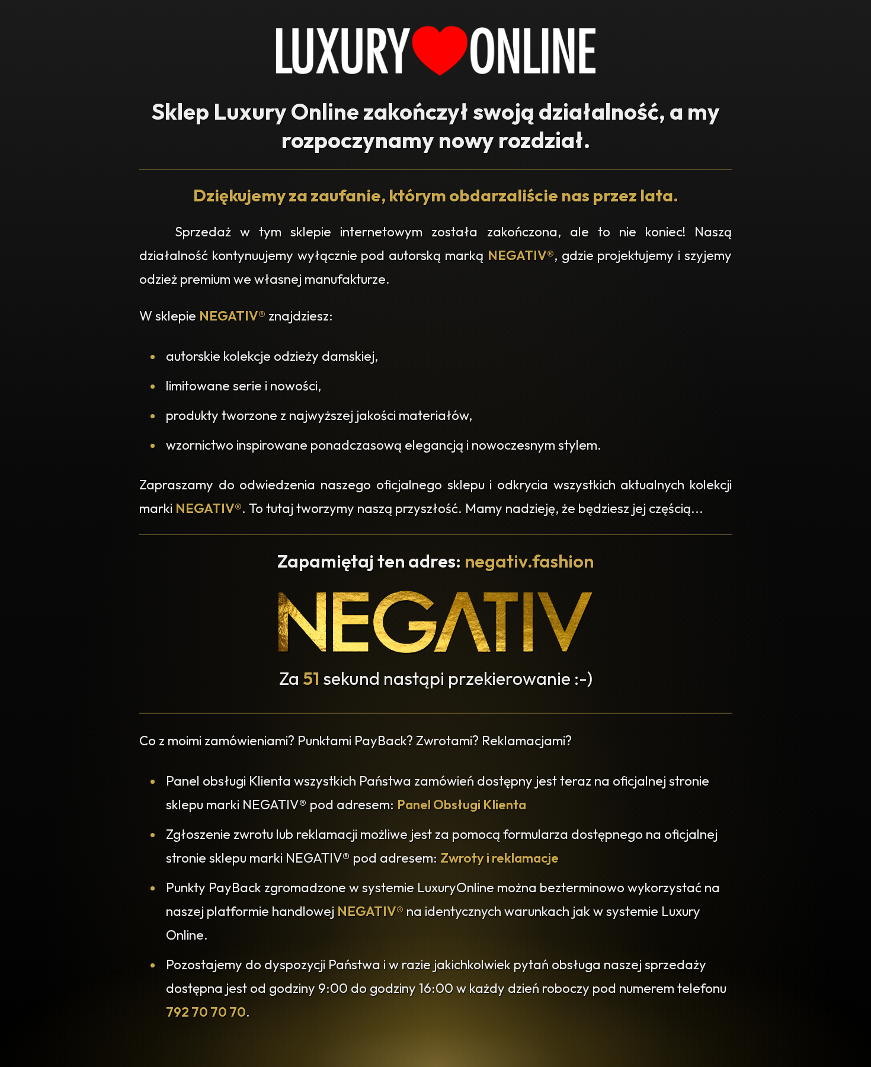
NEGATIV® (521, 255)
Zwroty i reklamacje (499, 858)
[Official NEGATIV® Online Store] (435, 651)
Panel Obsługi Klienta (461, 804)
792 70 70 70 (206, 1012)
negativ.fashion (529, 561)
